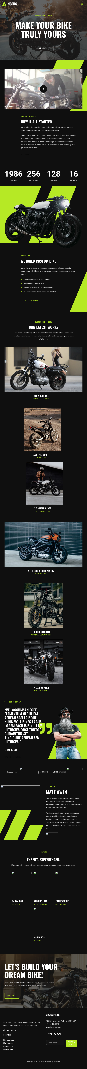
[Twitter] (8, 1030)
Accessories (8, 1046)
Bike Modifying (8, 1040)
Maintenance (8, 1043)
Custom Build (8, 1049)
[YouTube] (15, 1030)
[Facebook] (4, 1030)
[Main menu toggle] (82, 4)
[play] (43, 89)
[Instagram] (12, 1030)
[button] (43, 48)
